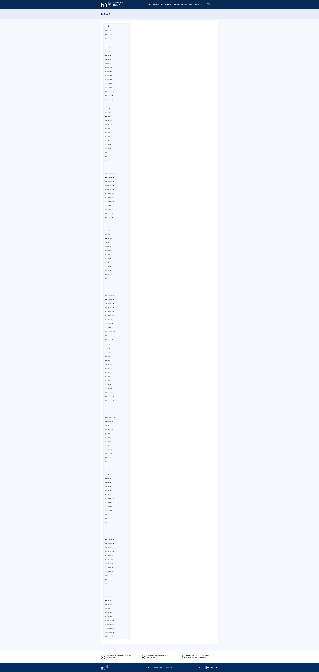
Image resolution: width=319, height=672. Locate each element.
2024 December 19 (109, 181)
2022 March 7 (108, 494)
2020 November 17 (109, 632)
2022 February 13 (109, 498)
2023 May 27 (108, 380)
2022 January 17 (109, 531)
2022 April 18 (108, 482)
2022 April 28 (108, 474)
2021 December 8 (109, 547)
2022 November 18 (109, 409)
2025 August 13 (109, 108)
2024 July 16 (108, 226)
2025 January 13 (109, 165)
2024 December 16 (109, 185)
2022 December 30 (109, 397)
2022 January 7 (108, 535)
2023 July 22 (108, 352)
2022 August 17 (109, 425)
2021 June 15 (108, 604)
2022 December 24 (109, 401)
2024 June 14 (108, 238)
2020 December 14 (109, 620)
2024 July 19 (108, 222)
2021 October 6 (109, 559)
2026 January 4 (108, 79)
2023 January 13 (109, 392)
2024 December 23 (109, 177)
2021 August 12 (109, 567)
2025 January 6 (108, 169)
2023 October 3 (109, 327)
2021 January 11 (109, 612)
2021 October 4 (109, 563)
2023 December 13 (109, 307)
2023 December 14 (109, 303)
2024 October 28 (109, 205)
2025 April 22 (108, 140)
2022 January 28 (109, 523)
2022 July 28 (108, 433)
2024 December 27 (109, 173)
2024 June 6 (108, 246)
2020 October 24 (109, 636)
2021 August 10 (109, 571)
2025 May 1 (108, 136)
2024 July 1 (108, 234)
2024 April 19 (108, 266)
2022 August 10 (109, 429)
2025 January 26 (109, 161)
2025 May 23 (108, 128)
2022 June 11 (108, 458)
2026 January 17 (109, 71)
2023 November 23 (109, 311)
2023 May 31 (108, 376)
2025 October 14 (109, 104)
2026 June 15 (108, 39)
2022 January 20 (109, 527)
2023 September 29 (110, 331)
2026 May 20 (108, 47)
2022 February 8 (109, 506)
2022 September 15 (110, 417)
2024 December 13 (109, 189)
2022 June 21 (108, 445)
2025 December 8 (109, 87)
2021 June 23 (108, 600)
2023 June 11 (108, 368)
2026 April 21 (108, 59)
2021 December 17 (109, 543)
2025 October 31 (109, 96)
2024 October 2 (109, 209)
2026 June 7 (108, 43)
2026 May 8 (108, 51)
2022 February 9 (109, 502)
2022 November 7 (109, 413)
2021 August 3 (108, 580)
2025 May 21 (108, 132)
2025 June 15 (108, 124)
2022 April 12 (108, 486)
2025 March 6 (108, 148)
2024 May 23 (108, 254)
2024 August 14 (109, 218)
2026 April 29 (108, 55)
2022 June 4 (108, 462)
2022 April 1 (108, 490)
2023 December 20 (109, 299)
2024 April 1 (108, 270)
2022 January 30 (109, 519)
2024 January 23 (109, 279)
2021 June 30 (108, 592)
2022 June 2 (108, 466)
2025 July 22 (108, 112)
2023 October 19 (109, 323)
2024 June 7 (108, 242)
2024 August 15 (109, 213)
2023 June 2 (108, 372)
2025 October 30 (109, 100)
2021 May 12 (108, 608)
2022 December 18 (109, 405)
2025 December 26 (109, 83)
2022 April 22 (108, 478)
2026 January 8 (108, 75)
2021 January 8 (108, 616)
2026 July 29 (108, 30)
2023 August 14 (109, 344)
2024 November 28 (109, 193)
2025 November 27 (109, 91)
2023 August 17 (109, 340)
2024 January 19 (109, 283)
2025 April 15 (108, 144)
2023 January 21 (109, 388)
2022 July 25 (108, 437)
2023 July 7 (108, 360)
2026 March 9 (108, 67)
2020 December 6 (109, 628)
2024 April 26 (108, 262)
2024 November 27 (109, 197)
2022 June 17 (108, 453)
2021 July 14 (108, 584)
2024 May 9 (108, 258)
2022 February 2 (109, 514)
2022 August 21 (109, 421)
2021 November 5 (109, 555)
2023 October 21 (109, 319)
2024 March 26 (108, 274)
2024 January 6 (108, 291)
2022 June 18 (108, 449)
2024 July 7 (108, 230)
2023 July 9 (108, 356)
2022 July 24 (108, 441)
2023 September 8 (109, 335)
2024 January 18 (109, 287)
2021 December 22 (109, 539)
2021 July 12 (108, 588)
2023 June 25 (108, 364)
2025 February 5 (109, 152)
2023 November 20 (109, 315)
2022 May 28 (108, 470)
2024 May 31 (108, 250)
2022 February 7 (109, 510)
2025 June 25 (108, 120)
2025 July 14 (108, 116)
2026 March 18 (108, 63)
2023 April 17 (108, 384)
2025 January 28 (109, 157)
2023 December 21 (109, 295)
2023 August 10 (109, 348)
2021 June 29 (108, 596)
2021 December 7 (109, 551)
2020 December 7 (109, 624)
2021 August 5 (108, 575)
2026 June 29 (108, 35)
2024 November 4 (109, 201)
